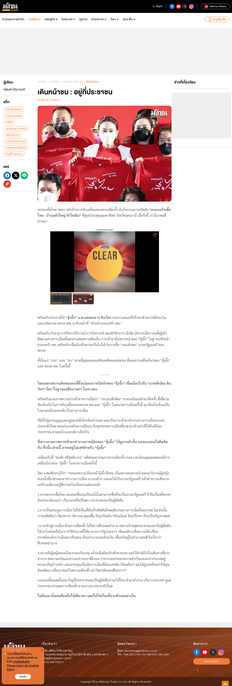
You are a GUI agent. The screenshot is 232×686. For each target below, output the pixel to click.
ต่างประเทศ (97, 19)
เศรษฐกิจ (50, 19)
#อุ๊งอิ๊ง (9, 121)
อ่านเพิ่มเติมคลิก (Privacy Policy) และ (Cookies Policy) (23, 665)
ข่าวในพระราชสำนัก (13, 19)
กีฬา (113, 19)
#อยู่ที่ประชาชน (14, 153)
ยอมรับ (22, 676)
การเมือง (33, 19)
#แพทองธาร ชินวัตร (16, 128)
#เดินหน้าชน (12, 134)
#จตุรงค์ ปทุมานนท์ (15, 141)
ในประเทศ (67, 19)
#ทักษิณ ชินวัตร (14, 109)
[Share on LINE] (24, 175)
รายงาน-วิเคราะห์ (73, 81)
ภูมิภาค (83, 19)
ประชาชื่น (128, 19)
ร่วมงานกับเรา (211, 661)
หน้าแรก (42, 81)
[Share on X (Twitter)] (16, 175)
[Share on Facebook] (7, 175)
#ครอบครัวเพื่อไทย (16, 147)
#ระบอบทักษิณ (14, 115)
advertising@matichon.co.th (140, 650)
